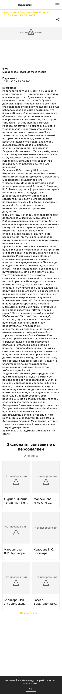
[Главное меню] (57, 5)
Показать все (29, 612)
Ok (31, 689)
